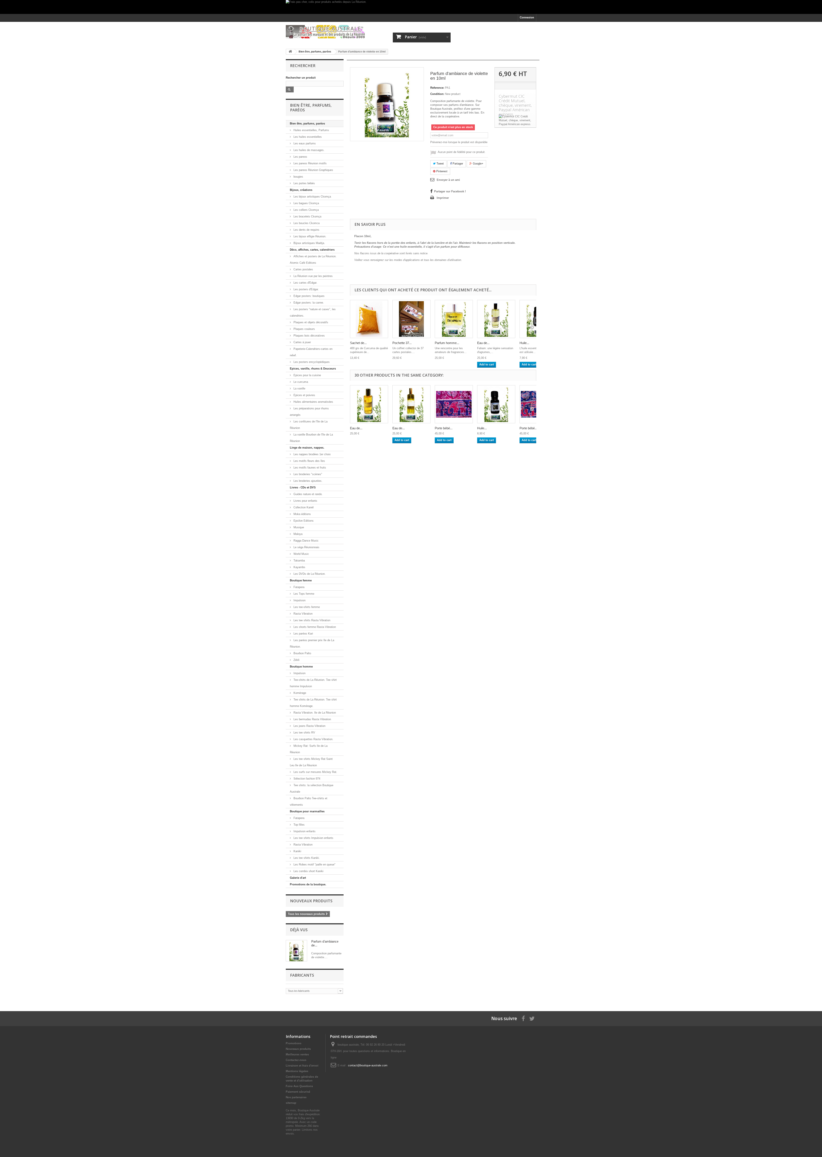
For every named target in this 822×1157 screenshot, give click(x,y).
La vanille (299, 388)
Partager (457, 163)
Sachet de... (358, 343)
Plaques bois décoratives (309, 335)
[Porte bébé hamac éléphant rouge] (454, 404)
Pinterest (441, 171)
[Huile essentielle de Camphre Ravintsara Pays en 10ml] (496, 404)
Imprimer (443, 197)
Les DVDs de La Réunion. (309, 573)
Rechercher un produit (301, 77)
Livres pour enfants (305, 500)
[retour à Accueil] (290, 51)
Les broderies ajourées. (307, 480)
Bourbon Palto (302, 653)
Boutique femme (301, 580)
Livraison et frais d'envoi (302, 1065)
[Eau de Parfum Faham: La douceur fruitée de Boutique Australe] (496, 319)
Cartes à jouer (302, 342)
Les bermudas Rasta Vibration (312, 719)
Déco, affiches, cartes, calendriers (312, 249)
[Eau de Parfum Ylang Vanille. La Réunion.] (411, 404)
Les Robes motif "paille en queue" (314, 864)
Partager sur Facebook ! (450, 191)
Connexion (527, 17)
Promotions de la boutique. (308, 884)
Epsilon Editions (303, 520)
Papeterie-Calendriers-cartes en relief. (311, 352)
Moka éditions (302, 514)
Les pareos (300, 156)
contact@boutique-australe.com (367, 1065)
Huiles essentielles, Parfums (311, 130)
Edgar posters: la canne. (308, 302)
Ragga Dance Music (306, 540)
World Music (301, 553)
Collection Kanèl (303, 507)
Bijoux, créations (301, 190)
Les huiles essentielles (307, 136)
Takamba (299, 560)
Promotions (293, 1043)
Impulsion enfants (304, 831)
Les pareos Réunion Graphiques (313, 170)
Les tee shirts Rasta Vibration (311, 620)
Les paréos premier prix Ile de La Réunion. (312, 643)
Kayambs (299, 567)
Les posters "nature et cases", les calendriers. (313, 312)
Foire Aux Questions (299, 1086)
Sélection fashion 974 (306, 778)
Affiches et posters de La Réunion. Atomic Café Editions (313, 259)
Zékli (296, 660)
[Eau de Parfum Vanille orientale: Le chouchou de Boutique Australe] (369, 404)
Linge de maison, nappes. (307, 447)
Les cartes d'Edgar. (305, 282)
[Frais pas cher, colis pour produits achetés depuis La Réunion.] (411, 7)
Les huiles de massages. (309, 150)
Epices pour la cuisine (307, 375)
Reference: (437, 87)
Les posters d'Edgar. (306, 289)
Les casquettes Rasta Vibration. (313, 739)
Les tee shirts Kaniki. (306, 857)
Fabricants (302, 975)
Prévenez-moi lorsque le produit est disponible (458, 142)
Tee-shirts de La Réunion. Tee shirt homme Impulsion (313, 683)
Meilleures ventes (297, 1054)
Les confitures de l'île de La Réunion (309, 425)
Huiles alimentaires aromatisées (313, 401)
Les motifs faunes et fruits (309, 467)
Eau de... (483, 343)
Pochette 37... (402, 343)
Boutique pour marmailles (307, 811)
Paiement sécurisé (298, 1091)
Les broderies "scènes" (307, 474)
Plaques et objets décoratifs (310, 322)
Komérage (299, 692)
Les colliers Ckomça (306, 209)
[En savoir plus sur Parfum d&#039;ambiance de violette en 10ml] (296, 950)
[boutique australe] (325, 31)
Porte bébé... (444, 428)
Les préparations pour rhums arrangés (309, 411)
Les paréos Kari (303, 633)
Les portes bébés (304, 183)
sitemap (291, 1103)
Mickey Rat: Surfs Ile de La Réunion (309, 749)
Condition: (437, 94)
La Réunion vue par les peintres (313, 276)
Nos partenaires (296, 1097)
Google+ (477, 163)
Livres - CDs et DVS (303, 487)
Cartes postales (303, 269)
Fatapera (298, 587)
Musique (298, 527)
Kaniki (297, 851)
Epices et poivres (304, 395)
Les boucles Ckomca (306, 223)
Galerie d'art (298, 877)
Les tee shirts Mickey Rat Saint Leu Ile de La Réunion (311, 762)
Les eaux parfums (304, 143)
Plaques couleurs (304, 329)
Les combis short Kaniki (308, 871)
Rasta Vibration (303, 613)
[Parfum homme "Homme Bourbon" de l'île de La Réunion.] (454, 319)
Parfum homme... (447, 343)
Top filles (299, 824)
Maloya (297, 534)
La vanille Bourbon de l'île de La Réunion (311, 438)
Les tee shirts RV (304, 732)
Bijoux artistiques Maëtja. (309, 243)
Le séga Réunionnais (306, 547)
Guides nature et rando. (308, 494)
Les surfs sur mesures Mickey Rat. (315, 772)
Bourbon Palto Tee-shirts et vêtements (308, 801)
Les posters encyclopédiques (311, 362)
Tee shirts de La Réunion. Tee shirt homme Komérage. (313, 703)
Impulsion (299, 600)
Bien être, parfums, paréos (307, 123)
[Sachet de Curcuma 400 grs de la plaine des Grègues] (369, 319)
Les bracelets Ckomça (307, 216)
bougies (298, 176)
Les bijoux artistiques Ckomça (312, 196)
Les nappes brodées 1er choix (312, 454)
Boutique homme (301, 666)
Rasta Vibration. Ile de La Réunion (314, 712)
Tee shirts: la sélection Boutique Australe (311, 788)
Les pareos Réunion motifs (310, 163)
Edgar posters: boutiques (309, 296)
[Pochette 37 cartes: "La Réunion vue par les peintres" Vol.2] (411, 319)
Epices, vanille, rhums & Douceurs (313, 368)
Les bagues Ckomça (306, 203)
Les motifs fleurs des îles (309, 461)
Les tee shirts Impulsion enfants (313, 838)
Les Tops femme (303, 593)
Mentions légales (297, 1071)
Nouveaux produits (311, 900)
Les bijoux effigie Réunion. (309, 236)
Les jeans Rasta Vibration (309, 725)
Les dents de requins (306, 229)
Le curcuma (300, 381)
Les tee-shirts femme (306, 607)
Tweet (440, 163)
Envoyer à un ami (448, 179)
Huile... (524, 343)
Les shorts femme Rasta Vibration (314, 627)
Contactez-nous (296, 1060)
